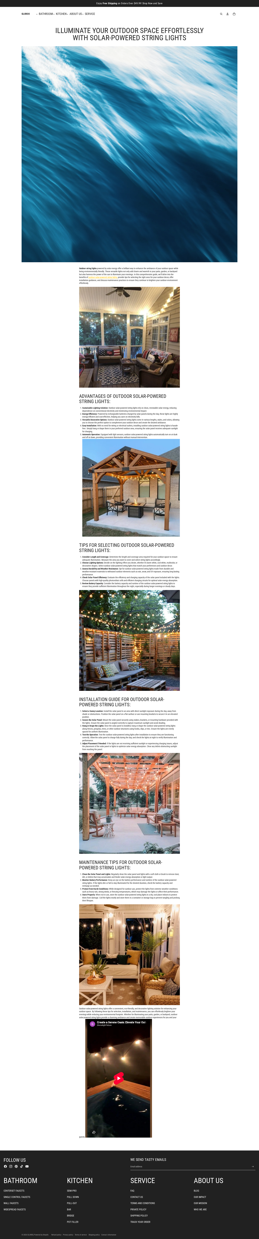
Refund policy (56, 1235)
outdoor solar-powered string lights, (103, 277)
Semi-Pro (72, 1190)
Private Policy (138, 1209)
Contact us (136, 1197)
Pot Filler (72, 1222)
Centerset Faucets (14, 1190)
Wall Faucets (11, 1203)
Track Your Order (140, 1222)
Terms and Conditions (142, 1203)
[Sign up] (252, 1166)
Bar (69, 1209)
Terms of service (81, 1235)
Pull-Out (72, 1203)
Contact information (108, 1235)
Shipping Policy (139, 1215)
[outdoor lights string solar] (131, 488)
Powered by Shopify (41, 1235)
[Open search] (221, 14)
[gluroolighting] (129, 337)
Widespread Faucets (15, 1209)
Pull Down (73, 1197)
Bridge (70, 1215)
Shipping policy (94, 1235)
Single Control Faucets (17, 1197)
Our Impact (200, 1197)
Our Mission (200, 1203)
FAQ (132, 1190)
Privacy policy (68, 1235)
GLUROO (30, 1235)
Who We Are (200, 1209)
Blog (196, 1190)
